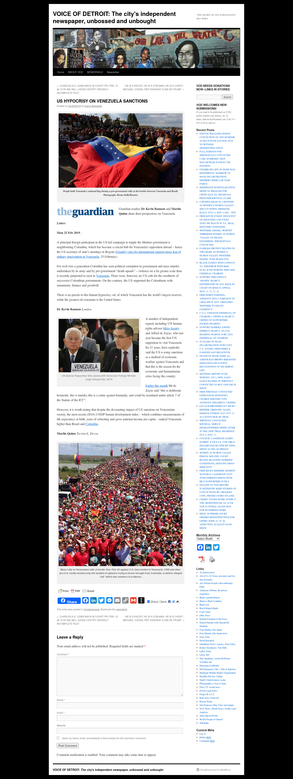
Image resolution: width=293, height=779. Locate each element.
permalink (121, 609)
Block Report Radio (209, 608)
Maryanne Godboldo (209, 665)
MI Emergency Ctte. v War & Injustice (218, 669)
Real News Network (209, 697)
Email (61, 712)
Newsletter (113, 72)
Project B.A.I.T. (207, 694)
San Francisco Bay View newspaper (217, 704)
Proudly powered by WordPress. (215, 769)
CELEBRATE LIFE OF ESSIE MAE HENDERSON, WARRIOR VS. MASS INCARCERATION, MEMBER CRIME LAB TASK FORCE (217, 176)
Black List (204, 604)
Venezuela (102, 275)
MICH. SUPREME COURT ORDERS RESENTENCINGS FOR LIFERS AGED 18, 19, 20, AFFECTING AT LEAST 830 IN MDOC (217, 520)
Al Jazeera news (207, 572)
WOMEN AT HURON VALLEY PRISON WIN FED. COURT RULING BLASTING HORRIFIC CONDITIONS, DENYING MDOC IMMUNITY (217, 459)
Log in (203, 733)
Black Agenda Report (210, 597)
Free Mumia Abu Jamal (211, 629)
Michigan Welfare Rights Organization (218, 672)
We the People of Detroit (211, 719)
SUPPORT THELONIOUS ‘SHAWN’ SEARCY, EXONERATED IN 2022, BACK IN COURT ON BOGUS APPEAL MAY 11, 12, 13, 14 (217, 284)
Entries (205, 737)
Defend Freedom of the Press (213, 618)
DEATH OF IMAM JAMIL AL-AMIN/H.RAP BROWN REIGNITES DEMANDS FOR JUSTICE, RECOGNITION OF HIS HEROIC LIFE (218, 363)
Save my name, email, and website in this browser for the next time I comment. (104, 738)
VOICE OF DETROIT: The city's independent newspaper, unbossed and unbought (114, 17)
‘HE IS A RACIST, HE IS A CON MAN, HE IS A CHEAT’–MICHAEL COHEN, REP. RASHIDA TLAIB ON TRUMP (153, 87)
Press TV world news (210, 687)
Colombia (92, 424)
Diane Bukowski (93, 106)
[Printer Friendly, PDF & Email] (76, 590)
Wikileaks (204, 722)
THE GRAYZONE (209, 715)
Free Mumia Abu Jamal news (213, 633)
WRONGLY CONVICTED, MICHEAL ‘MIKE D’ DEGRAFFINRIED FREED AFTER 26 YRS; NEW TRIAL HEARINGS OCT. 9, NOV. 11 (217, 427)
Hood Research (207, 640)
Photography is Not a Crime (213, 683)
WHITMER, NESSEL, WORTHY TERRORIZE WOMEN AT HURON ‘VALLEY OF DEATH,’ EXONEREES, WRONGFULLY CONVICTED (217, 237)
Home (60, 72)
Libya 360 (204, 654)
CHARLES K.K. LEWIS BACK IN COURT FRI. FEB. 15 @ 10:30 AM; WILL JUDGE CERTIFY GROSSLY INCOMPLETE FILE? (87, 89)
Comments (207, 740)
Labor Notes (205, 651)
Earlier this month (157, 385)
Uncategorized (91, 609)
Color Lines (205, 611)
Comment (63, 654)
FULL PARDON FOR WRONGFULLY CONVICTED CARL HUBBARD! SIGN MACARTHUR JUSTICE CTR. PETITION (215, 158)
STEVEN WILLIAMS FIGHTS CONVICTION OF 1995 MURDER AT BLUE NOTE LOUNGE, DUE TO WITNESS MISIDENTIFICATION (217, 140)
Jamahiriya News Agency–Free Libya (217, 644)
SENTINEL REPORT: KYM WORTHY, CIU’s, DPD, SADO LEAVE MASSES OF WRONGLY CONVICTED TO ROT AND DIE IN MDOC (218, 381)
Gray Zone (205, 636)
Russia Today (206, 701)
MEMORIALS (95, 72)
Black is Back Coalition (211, 601)
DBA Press (205, 615)
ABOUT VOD (75, 72)
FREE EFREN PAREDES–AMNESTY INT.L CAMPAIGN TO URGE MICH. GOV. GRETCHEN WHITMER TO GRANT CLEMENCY (217, 302)
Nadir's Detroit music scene (212, 679)
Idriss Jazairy (171, 328)
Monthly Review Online (211, 676)
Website (61, 725)
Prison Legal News (209, 690)
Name (61, 700)
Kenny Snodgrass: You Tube (213, 647)
